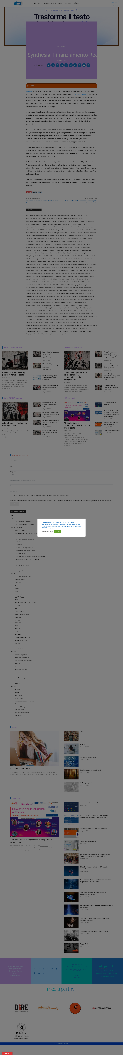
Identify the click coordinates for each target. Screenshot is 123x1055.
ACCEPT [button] (57, 531)
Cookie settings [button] (47, 531)
